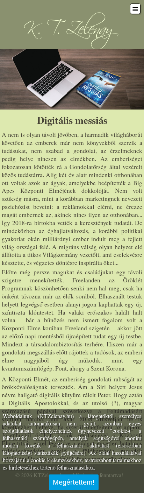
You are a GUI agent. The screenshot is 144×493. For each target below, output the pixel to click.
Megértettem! (74, 482)
